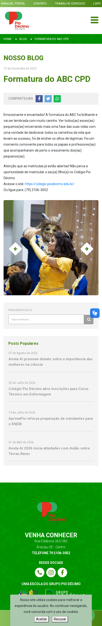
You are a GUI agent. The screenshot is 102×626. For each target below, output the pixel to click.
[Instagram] (51, 572)
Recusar (60, 619)
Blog (23, 39)
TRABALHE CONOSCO (70, 3)
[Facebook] (62, 572)
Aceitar (41, 619)
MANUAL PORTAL (13, 3)
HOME (8, 39)
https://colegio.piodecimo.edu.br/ (49, 184)
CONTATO (40, 3)
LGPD (97, 3)
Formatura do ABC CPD (52, 39)
